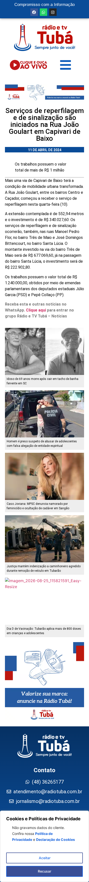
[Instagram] (53, 12)
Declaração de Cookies (55, 839)
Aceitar (44, 858)
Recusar (44, 871)
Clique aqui (36, 310)
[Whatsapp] (43, 12)
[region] (44, 846)
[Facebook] (34, 12)
